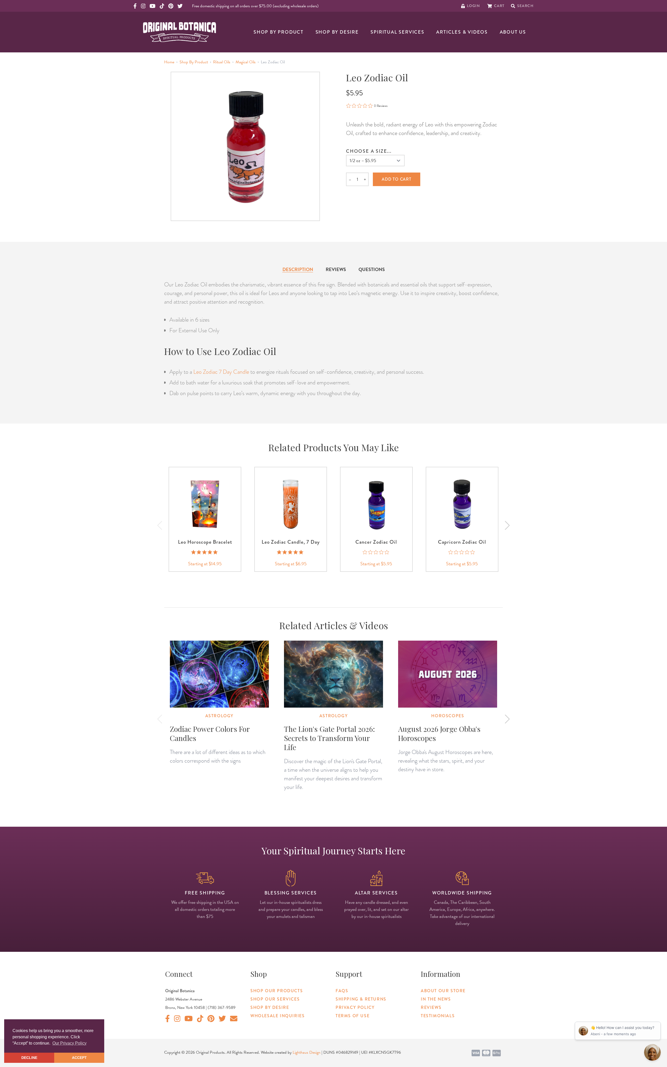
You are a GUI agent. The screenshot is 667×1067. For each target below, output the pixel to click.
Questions (372, 269)
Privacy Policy (355, 1007)
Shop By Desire (337, 32)
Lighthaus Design (306, 1052)
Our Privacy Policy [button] (69, 1043)
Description (297, 269)
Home (169, 62)
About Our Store (443, 991)
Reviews (336, 269)
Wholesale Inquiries (277, 1016)
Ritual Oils (221, 62)
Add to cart (396, 179)
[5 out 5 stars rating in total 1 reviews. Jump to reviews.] (205, 552)
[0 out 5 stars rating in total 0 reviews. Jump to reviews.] (376, 552)
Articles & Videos (462, 32)
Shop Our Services (275, 999)
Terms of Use (352, 1016)
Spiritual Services (397, 32)
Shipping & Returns (361, 999)
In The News (436, 999)
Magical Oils (246, 62)
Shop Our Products (276, 991)
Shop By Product (279, 32)
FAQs (342, 991)
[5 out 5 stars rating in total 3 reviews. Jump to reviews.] (291, 552)
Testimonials (438, 1016)
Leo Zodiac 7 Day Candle (221, 372)
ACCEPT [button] (79, 1058)
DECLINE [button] (29, 1058)
